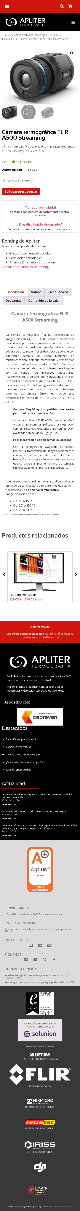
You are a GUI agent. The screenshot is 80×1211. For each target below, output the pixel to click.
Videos (36, 292)
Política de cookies (65, 1207)
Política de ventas (50, 1207)
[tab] (15, 292)
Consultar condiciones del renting (25, 267)
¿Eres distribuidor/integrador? (40, 224)
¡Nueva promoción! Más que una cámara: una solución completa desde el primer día (37, 796)
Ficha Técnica (58, 292)
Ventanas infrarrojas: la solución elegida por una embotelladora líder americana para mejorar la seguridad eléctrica (39, 827)
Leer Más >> (9, 804)
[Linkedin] (26, 960)
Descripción (15, 292)
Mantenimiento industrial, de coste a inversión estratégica (34, 811)
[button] (7, 6)
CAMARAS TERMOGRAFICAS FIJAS (29, 35)
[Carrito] (70, 6)
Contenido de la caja (43, 300)
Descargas (13, 300)
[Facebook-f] (54, 960)
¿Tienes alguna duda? (40, 207)
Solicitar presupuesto (21, 192)
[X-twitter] (45, 960)
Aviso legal (38, 1207)
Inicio (4, 35)
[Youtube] (35, 960)
